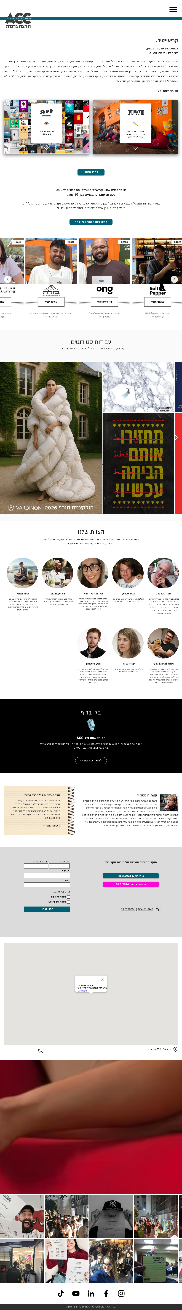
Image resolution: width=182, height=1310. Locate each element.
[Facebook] (106, 1293)
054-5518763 (145, 909)
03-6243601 (128, 909)
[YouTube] (75, 1293)
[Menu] (173, 9)
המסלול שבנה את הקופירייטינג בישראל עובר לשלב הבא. (135, 134)
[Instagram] (121, 1293)
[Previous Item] (174, 279)
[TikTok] (60, 1293)
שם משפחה (41, 861)
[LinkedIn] (91, 1293)
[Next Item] (7, 279)
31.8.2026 (122, 884)
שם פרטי (64, 861)
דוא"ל (66, 871)
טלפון (66, 880)
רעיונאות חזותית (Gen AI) (46, 133)
